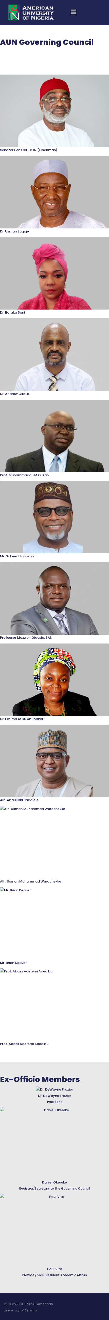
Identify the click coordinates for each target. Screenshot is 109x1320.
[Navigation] (73, 12)
